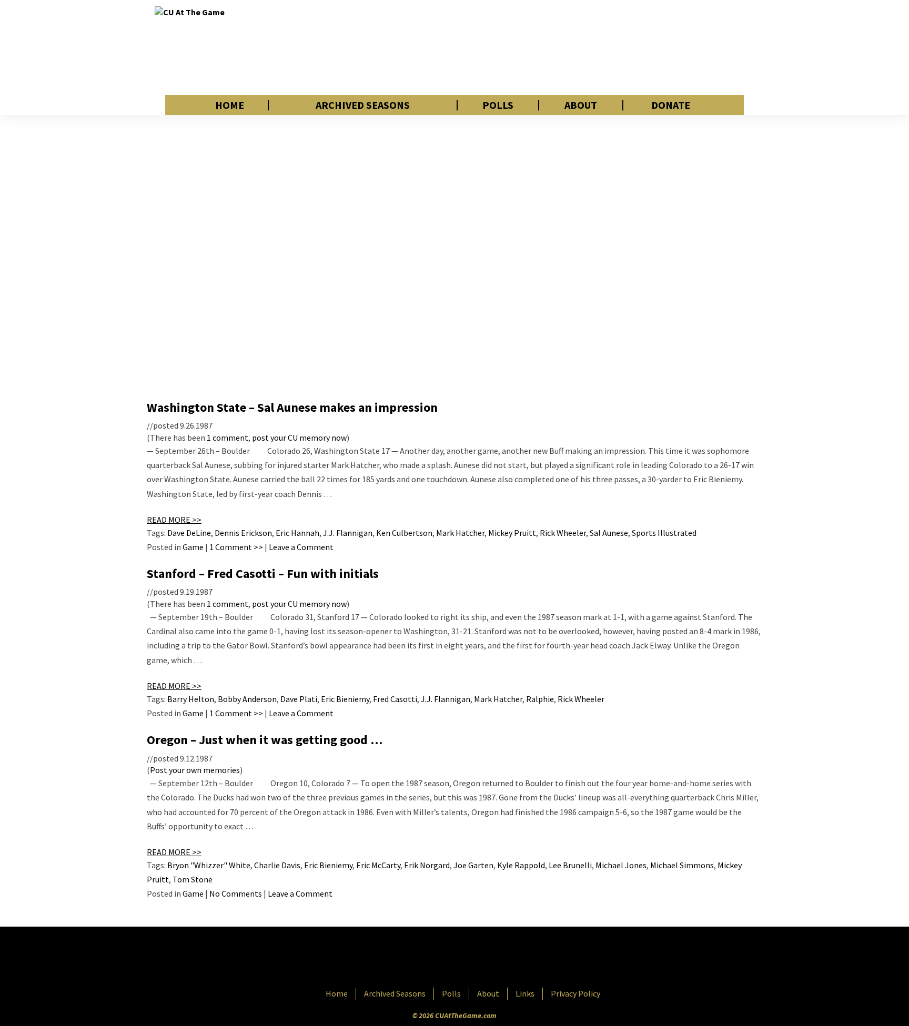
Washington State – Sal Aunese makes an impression (292, 407)
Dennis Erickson (243, 532)
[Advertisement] (562, 47)
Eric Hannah (297, 532)
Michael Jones (621, 865)
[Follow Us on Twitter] (477, 958)
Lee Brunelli (570, 865)
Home (229, 105)
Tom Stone (193, 879)
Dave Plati (298, 699)
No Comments (235, 893)
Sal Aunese (609, 532)
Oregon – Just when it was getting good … (264, 740)
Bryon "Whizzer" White (208, 865)
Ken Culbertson (404, 532)
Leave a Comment (301, 547)
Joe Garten (473, 865)
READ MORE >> (174, 519)
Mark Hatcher (460, 532)
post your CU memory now (299, 437)
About (580, 105)
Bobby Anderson (247, 699)
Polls (497, 105)
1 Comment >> (236, 547)
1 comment (227, 437)
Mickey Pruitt (512, 532)
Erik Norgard (427, 865)
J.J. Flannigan (347, 532)
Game (193, 547)
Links (525, 993)
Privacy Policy (575, 993)
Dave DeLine (189, 532)
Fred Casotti (395, 699)
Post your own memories (195, 770)
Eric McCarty (378, 865)
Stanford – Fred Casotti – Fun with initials (263, 573)
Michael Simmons (682, 865)
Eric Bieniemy (345, 699)
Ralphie (540, 699)
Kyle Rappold (521, 865)
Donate (670, 105)
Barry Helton (190, 699)
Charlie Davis (277, 865)
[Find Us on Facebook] (430, 958)
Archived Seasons (363, 105)
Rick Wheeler (563, 532)
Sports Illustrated (664, 532)
